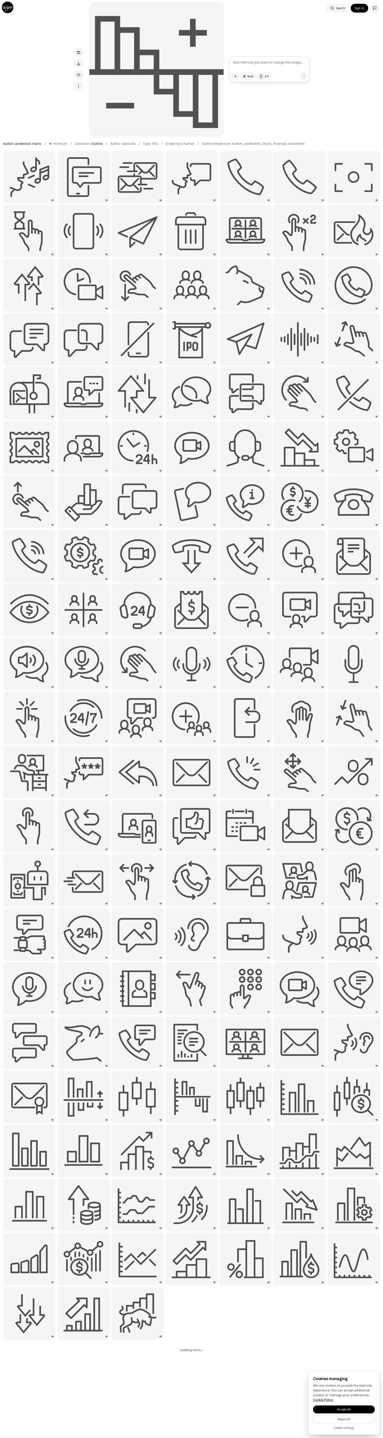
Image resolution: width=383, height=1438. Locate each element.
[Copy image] (78, 52)
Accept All (343, 1409)
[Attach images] (235, 76)
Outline (97, 143)
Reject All (344, 1419)
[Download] (78, 64)
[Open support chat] (374, 8)
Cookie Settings (344, 1428)
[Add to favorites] (78, 75)
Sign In (359, 8)
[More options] (78, 86)
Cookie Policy (323, 1400)
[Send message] (304, 76)
